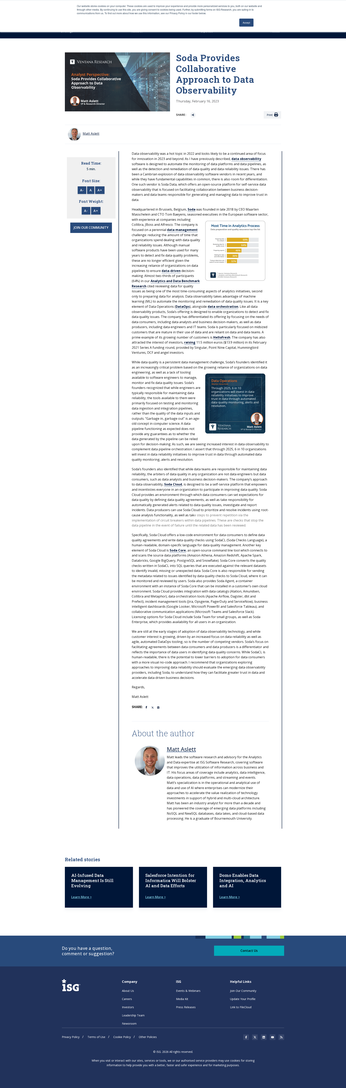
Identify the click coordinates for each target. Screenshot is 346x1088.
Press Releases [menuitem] (186, 1007)
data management (182, 230)
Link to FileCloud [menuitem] (240, 1007)
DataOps (183, 306)
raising (189, 342)
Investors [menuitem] (128, 1007)
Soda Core (178, 550)
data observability (246, 159)
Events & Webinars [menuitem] (188, 991)
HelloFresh (221, 337)
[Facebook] (147, 707)
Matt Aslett (181, 749)
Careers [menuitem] (127, 999)
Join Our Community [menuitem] (243, 991)
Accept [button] (246, 22)
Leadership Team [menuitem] (133, 1015)
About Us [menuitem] (128, 991)
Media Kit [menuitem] (182, 999)
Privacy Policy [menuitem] (70, 1037)
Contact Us (249, 950)
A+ (100, 190)
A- (82, 190)
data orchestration (223, 306)
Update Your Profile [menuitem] (242, 999)
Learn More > (81, 897)
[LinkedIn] (158, 707)
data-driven (171, 271)
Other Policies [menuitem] (148, 1037)
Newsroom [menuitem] (129, 1023)
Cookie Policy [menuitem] (122, 1037)
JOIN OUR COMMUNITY (91, 227)
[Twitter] (152, 707)
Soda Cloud (173, 484)
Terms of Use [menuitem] (96, 1037)
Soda (191, 209)
